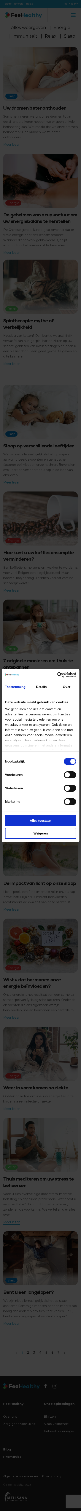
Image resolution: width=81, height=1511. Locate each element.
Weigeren (40, 833)
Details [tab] (41, 687)
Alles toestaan (40, 820)
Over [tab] (66, 687)
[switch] (70, 774)
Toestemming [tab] (15, 687)
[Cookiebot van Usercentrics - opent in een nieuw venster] (57, 675)
